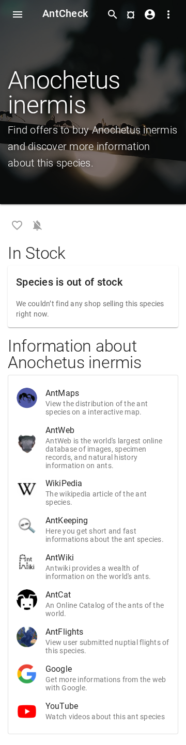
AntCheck (65, 13)
